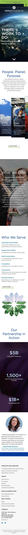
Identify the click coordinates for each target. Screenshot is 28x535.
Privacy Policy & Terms (7, 530)
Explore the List (17, 2)
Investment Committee (7, 487)
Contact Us (4, 519)
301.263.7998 (8, 517)
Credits (5, 531)
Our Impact (4, 481)
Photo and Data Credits (8, 506)
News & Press (5, 496)
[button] (14, 146)
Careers (3, 483)
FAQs (2, 501)
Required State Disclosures (20, 530)
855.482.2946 (9, 516)
